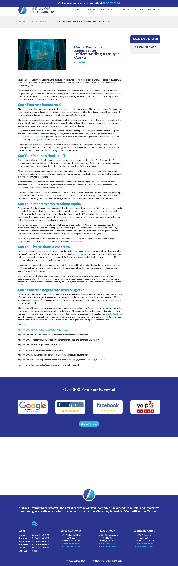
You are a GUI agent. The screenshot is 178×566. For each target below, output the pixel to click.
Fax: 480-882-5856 (71, 546)
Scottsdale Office (144, 531)
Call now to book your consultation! (89, 3)
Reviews (138, 10)
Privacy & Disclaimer (75, 561)
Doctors (77, 10)
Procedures (108, 10)
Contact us (153, 10)
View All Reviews (89, 424)
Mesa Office (107, 531)
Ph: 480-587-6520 (71, 543)
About (91, 10)
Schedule (126, 10)
